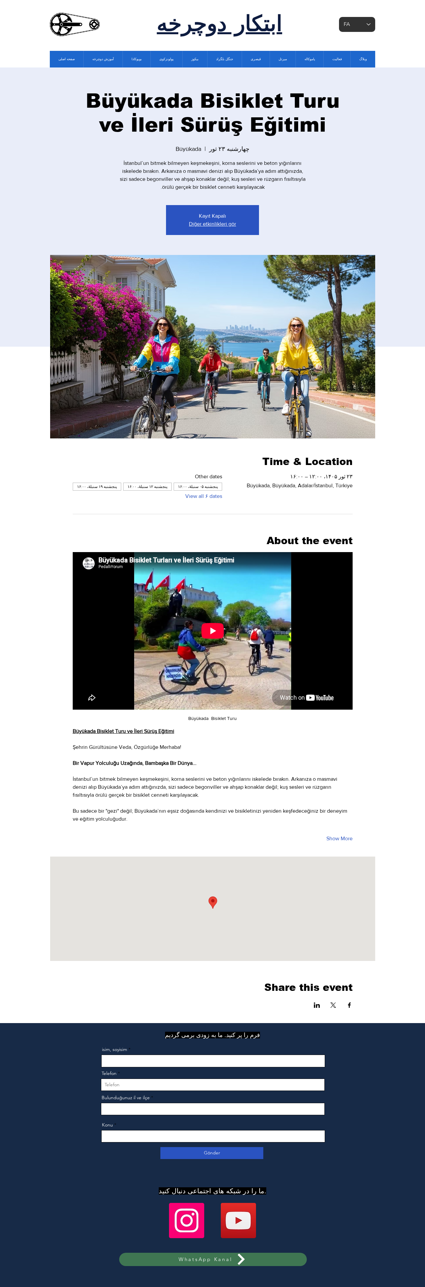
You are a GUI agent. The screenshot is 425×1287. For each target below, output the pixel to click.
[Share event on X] (333, 1005)
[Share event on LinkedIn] (317, 1005)
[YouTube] (238, 1220)
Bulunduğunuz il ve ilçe (126, 1097)
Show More (339, 838)
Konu (107, 1124)
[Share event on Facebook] (349, 1005)
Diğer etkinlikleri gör (212, 224)
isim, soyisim (114, 1049)
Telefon (109, 1073)
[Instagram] (186, 1220)
